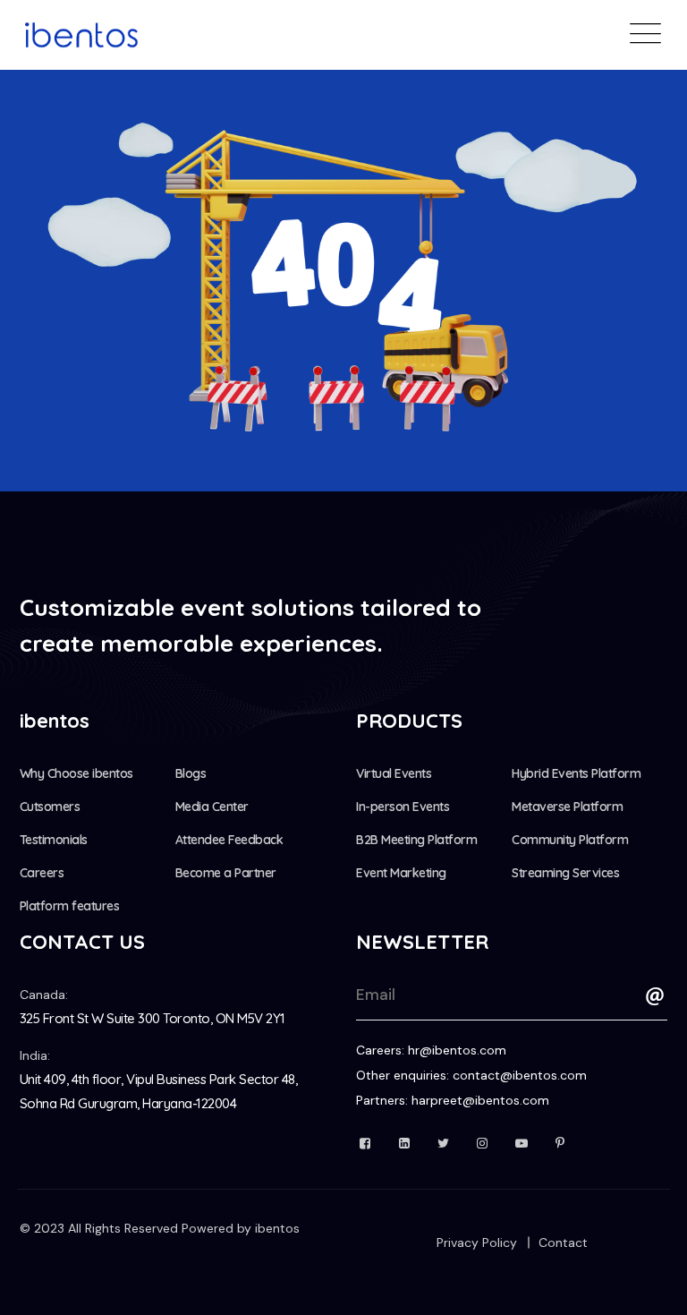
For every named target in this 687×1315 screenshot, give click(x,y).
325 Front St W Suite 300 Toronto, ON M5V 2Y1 (152, 1018)
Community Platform (570, 840)
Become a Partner (225, 873)
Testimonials (54, 840)
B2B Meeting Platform (416, 840)
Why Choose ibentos (76, 773)
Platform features (70, 906)
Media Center (212, 806)
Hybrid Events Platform (576, 773)
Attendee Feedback (229, 840)
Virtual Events (393, 773)
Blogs (191, 773)
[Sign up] (654, 996)
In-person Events (402, 806)
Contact (563, 1242)
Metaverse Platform (567, 806)
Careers (42, 873)
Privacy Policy (477, 1242)
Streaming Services (565, 873)
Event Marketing (401, 873)
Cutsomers (50, 806)
